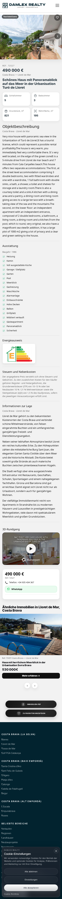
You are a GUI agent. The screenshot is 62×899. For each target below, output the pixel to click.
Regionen (6, 833)
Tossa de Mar (8, 748)
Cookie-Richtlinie (11, 894)
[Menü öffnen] (57, 5)
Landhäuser (7, 837)
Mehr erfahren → (31, 675)
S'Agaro (5, 775)
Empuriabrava (8, 811)
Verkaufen (7, 828)
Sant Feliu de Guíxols (12, 770)
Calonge (6, 784)
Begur (5, 793)
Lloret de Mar (8, 744)
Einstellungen (31, 879)
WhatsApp (16, 589)
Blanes (5, 739)
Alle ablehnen (31, 871)
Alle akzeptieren (31, 888)
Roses (5, 815)
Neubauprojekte (10, 842)
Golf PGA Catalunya (11, 753)
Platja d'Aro (7, 779)
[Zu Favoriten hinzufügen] (57, 17)
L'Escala (6, 806)
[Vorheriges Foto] (5, 36)
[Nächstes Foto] (57, 36)
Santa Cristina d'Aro (11, 766)
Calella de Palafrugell (12, 789)
